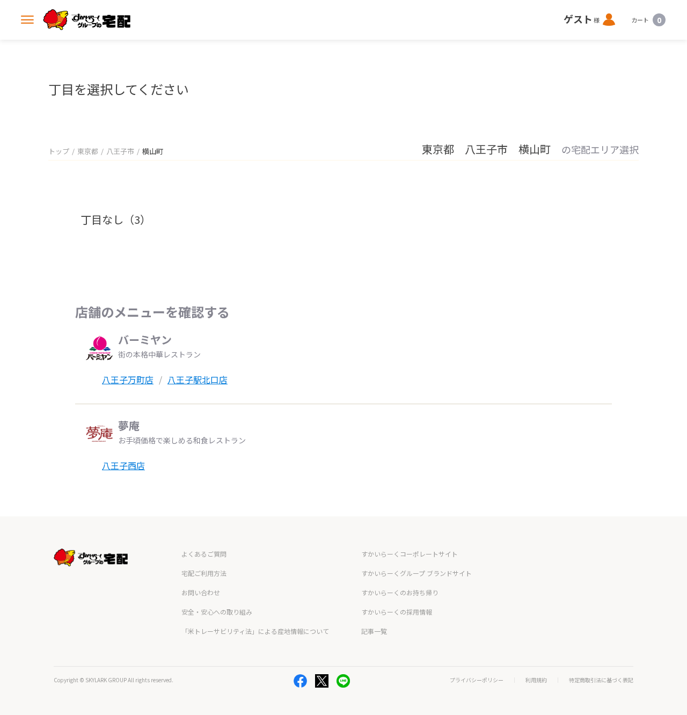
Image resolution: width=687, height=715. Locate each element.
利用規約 (536, 680)
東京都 (87, 151)
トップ (58, 151)
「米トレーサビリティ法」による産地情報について (255, 631)
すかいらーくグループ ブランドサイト (416, 573)
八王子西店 (123, 465)
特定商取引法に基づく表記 (601, 680)
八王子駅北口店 (197, 379)
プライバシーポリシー (476, 680)
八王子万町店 (128, 379)
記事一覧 (374, 631)
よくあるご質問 (203, 553)
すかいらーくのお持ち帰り (399, 592)
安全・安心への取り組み (216, 611)
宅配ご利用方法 (203, 573)
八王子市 (120, 151)
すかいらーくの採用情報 (396, 611)
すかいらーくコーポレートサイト (409, 553)
